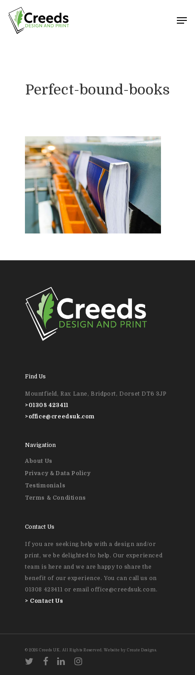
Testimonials (45, 485)
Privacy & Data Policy (58, 473)
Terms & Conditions (55, 498)
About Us (39, 461)
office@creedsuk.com (62, 416)
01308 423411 (48, 405)
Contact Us (46, 601)
